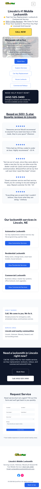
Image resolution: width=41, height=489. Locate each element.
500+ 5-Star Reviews (14, 22)
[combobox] (20, 419)
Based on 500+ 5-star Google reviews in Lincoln (20, 115)
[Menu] (33, 4)
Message (8, 421)
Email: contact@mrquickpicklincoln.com (20, 469)
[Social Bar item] (18, 475)
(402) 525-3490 (28, 467)
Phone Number (9, 412)
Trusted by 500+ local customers (19, 52)
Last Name (23, 407)
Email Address (24, 412)
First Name (8, 407)
